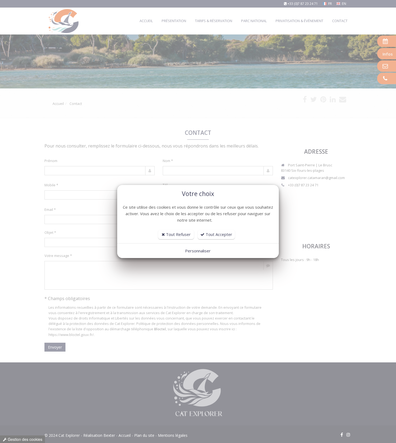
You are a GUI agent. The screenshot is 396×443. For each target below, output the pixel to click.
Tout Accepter (218, 234)
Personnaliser (198, 250)
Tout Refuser (178, 234)
